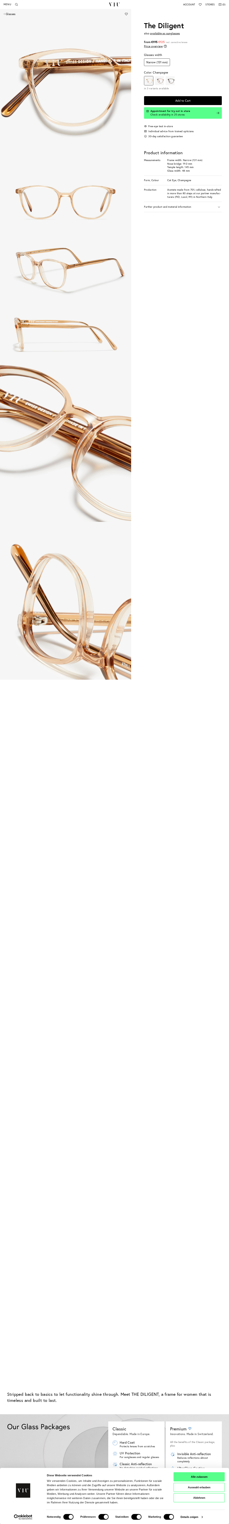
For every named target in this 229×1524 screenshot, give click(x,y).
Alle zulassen (199, 1476)
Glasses (11, 14)
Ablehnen (199, 1497)
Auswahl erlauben (199, 1487)
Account (189, 4)
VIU (114, 4)
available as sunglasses (165, 33)
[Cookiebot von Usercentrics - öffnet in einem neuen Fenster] (23, 1517)
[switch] (103, 1517)
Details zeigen (189, 1516)
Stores (210, 4)
